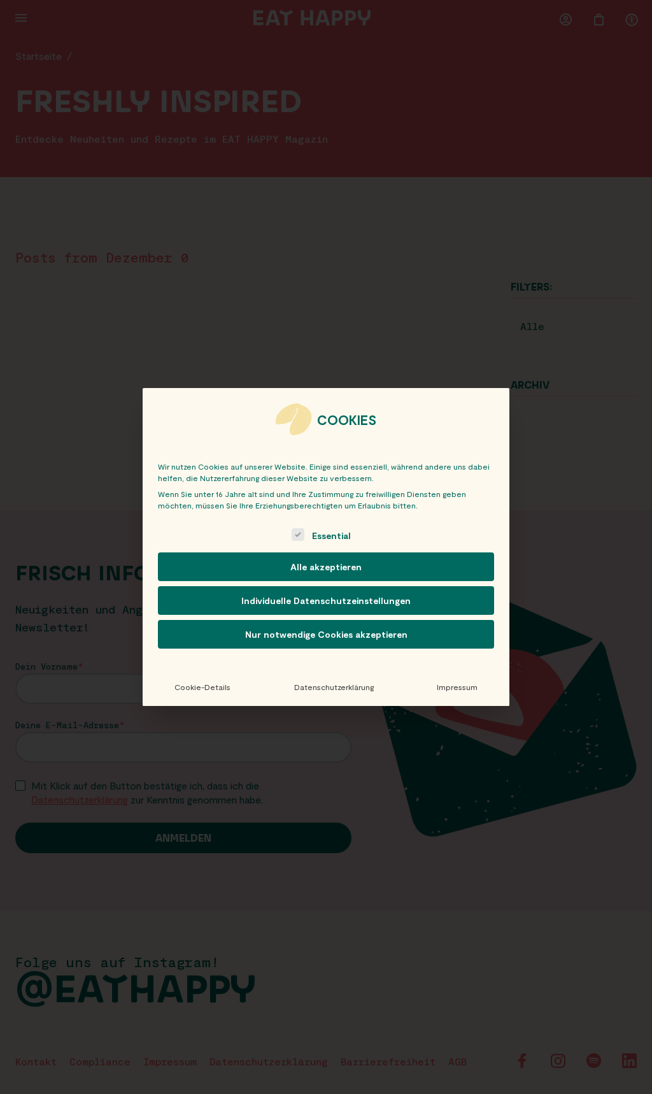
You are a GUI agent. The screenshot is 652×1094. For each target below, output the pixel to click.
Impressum (457, 686)
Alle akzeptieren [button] (326, 566)
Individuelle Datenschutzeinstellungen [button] (326, 600)
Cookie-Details (202, 686)
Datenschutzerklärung (334, 686)
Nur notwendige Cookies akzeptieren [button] (326, 634)
